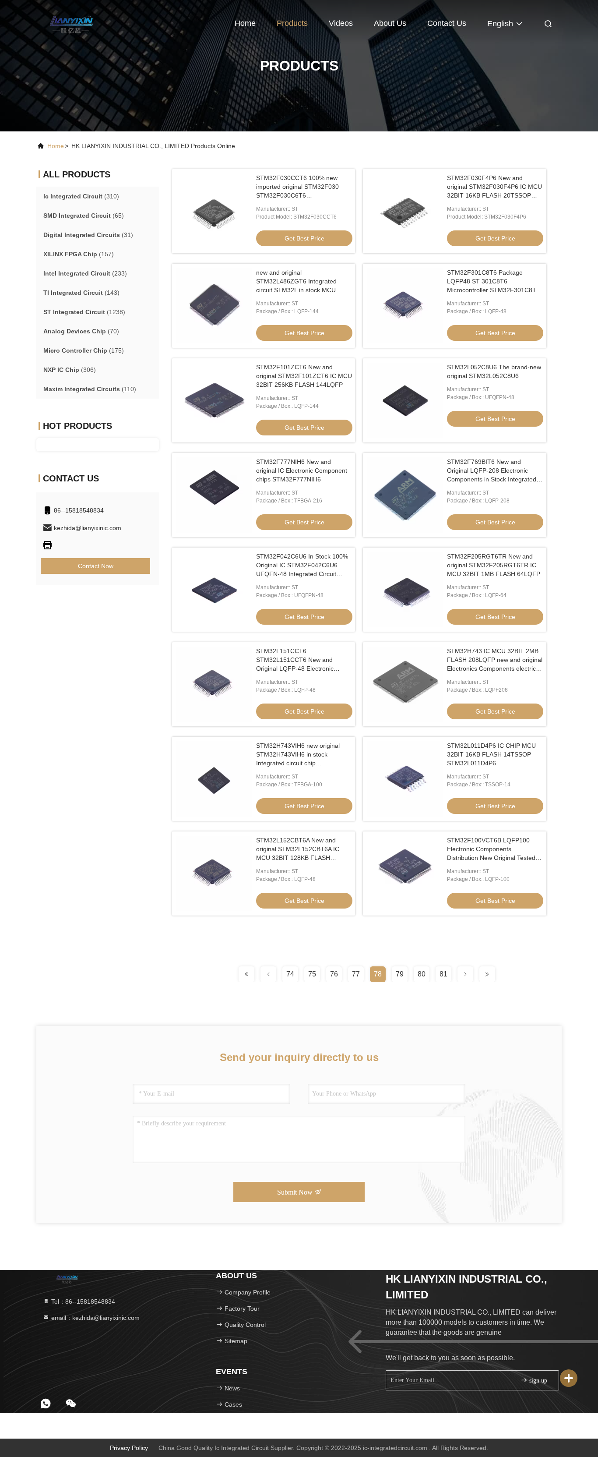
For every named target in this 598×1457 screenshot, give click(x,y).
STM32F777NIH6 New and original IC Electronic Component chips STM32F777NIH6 (301, 470)
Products (292, 23)
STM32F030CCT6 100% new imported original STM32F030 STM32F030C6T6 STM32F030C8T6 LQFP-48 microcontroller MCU (297, 195)
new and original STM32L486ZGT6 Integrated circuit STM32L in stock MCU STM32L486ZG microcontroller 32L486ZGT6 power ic (299, 290)
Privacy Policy (129, 1447)
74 (290, 974)
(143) (81, 292)
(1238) (84, 311)
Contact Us (446, 23)
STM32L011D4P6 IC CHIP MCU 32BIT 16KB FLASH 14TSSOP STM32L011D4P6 (491, 754)
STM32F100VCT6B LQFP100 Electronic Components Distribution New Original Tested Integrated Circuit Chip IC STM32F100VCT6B (491, 858)
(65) (83, 215)
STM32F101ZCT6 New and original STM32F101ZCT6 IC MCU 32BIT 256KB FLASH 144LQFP (304, 376)
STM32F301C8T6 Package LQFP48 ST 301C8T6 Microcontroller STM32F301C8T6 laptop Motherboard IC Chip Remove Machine (493, 290)
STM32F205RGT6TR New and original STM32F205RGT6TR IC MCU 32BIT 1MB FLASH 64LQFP (493, 565)
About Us (390, 23)
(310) (81, 196)
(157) (78, 254)
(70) (81, 331)
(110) (89, 389)
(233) (85, 273)
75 (312, 974)
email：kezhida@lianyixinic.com (94, 1317)
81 (443, 974)
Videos (341, 23)
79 (400, 974)
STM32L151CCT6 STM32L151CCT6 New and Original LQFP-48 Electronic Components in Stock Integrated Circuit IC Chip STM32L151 (300, 668)
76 (334, 974)
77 (356, 974)
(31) (88, 234)
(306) (69, 369)
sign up (537, 1380)
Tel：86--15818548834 (82, 1301)
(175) (83, 350)
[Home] (71, 21)
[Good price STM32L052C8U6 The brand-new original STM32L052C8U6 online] (405, 400)
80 (422, 974)
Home (245, 23)
